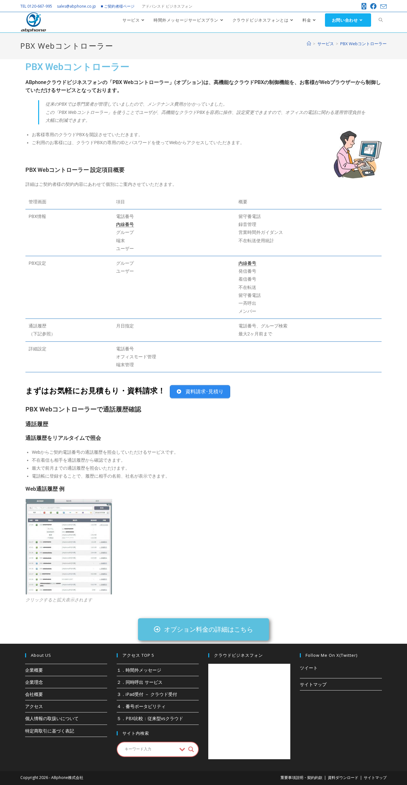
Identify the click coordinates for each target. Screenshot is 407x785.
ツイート (309, 668)
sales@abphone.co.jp (76, 6)
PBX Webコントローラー (363, 43)
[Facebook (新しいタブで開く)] (373, 6)
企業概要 (34, 670)
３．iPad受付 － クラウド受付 (147, 694)
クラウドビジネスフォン (238, 655)
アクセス (34, 706)
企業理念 (34, 682)
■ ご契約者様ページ (118, 6)
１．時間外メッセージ (139, 670)
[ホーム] (309, 43)
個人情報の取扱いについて (52, 718)
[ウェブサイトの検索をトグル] (381, 20)
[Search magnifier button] (191, 749)
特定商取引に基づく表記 (49, 731)
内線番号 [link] (125, 224)
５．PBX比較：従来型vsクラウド (150, 718)
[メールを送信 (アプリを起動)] (382, 6)
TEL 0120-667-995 (36, 6)
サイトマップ (313, 684)
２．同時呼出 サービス (139, 682)
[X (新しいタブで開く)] (364, 6)
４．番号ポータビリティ (141, 706)
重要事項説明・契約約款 (301, 777)
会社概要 (34, 694)
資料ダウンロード (343, 777)
